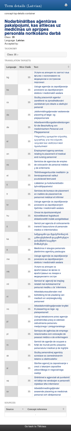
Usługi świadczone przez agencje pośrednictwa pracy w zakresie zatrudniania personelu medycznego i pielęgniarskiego (51, 321)
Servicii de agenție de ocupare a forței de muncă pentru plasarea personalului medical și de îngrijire (51, 344)
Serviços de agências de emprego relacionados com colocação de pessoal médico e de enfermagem (51, 334)
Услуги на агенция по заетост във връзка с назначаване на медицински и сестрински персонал (51, 77)
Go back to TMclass (35, 426)
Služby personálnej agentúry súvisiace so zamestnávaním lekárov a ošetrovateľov (48, 355)
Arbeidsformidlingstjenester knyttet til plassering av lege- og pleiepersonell (51, 309)
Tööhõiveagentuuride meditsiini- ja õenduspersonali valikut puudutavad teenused (51, 175)
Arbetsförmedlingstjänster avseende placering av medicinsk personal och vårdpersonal (50, 391)
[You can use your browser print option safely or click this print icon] (66, 4)
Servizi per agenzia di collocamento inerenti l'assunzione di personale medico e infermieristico (52, 226)
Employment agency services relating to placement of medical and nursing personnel (50, 153)
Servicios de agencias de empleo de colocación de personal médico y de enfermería (51, 164)
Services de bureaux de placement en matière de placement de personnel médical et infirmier (51, 194)
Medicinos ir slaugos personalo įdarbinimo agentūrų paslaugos (49, 250)
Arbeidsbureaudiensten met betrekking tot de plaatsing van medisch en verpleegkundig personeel (49, 296)
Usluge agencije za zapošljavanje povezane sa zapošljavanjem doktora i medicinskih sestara (51, 89)
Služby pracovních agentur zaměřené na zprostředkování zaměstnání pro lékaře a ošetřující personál (51, 102)
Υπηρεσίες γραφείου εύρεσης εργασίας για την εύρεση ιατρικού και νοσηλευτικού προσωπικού (50, 141)
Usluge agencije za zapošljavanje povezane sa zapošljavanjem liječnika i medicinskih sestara (51, 204)
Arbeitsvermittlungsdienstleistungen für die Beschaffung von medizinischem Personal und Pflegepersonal (52, 127)
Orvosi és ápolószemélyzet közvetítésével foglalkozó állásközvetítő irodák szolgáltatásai (51, 215)
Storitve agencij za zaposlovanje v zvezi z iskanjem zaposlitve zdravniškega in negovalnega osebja (51, 368)
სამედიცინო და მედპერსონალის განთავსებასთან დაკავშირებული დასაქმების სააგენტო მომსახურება (51, 238)
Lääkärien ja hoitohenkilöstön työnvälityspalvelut (49, 184)
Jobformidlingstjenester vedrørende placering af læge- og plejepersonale (51, 114)
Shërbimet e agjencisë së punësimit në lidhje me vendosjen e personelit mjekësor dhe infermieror (52, 380)
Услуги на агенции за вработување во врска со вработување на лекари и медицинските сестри (47, 271)
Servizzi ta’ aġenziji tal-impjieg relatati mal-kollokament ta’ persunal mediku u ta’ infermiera (50, 284)
